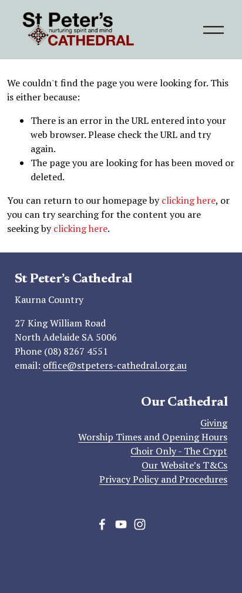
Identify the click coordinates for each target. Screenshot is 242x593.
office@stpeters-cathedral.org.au (115, 365)
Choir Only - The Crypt (178, 450)
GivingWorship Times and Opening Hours (152, 429)
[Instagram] (140, 524)
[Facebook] (102, 524)
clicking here (189, 200)
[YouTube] (121, 524)
